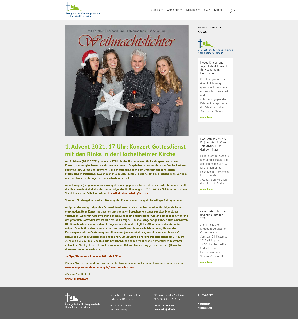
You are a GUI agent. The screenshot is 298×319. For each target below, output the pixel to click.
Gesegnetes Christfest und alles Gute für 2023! (213, 214)
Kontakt (219, 10)
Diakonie (191, 10)
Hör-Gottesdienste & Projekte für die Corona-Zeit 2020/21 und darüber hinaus (215, 144)
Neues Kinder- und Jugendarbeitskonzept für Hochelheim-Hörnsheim (213, 68)
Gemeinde (173, 10)
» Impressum (204, 303)
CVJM (207, 10)
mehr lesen (206, 117)
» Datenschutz (205, 307)
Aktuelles (154, 10)
